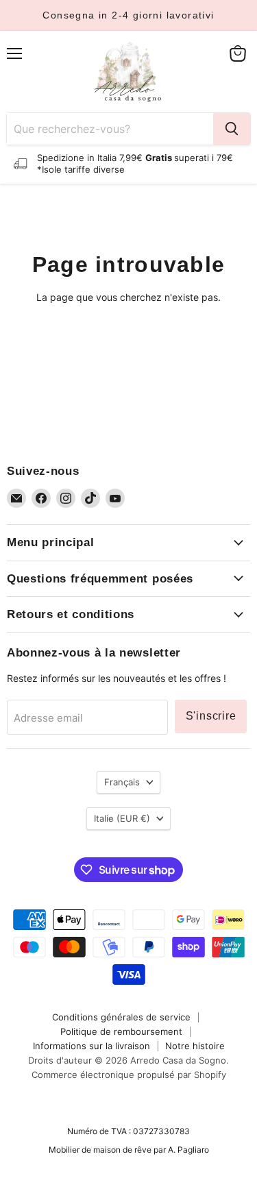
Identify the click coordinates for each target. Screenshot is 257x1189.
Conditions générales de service (121, 1017)
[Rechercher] (231, 129)
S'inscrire (211, 716)
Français (122, 781)
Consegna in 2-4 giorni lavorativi (128, 15)
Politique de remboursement (121, 1031)
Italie (122, 818)
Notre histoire (195, 1045)
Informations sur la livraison (91, 1045)
